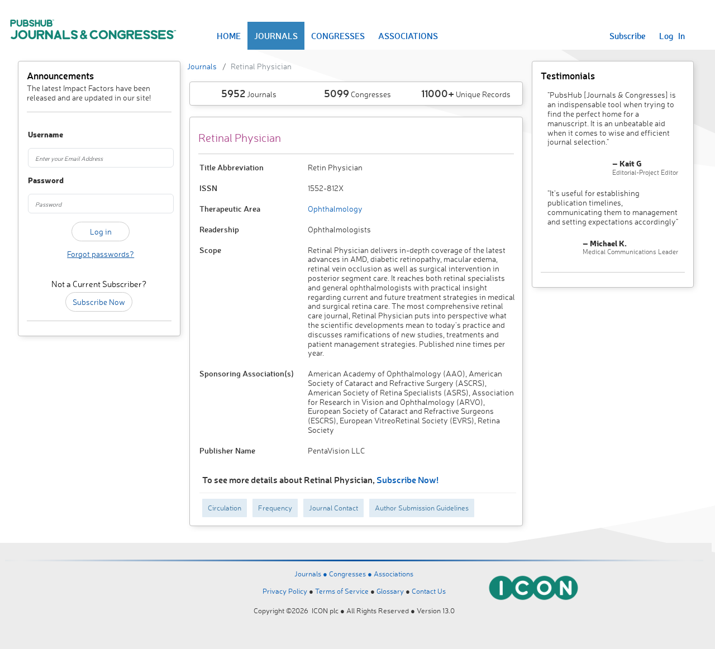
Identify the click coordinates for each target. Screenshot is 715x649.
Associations (393, 573)
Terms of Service (342, 590)
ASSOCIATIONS (408, 35)
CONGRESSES (338, 35)
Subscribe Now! (407, 479)
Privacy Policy (285, 590)
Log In (672, 35)
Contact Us (429, 590)
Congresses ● (351, 573)
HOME (229, 35)
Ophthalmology (335, 208)
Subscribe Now (99, 302)
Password (38, 180)
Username (38, 135)
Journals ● (311, 573)
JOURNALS (276, 35)
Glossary (390, 590)
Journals (202, 66)
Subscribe (627, 35)
